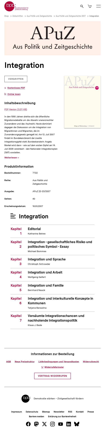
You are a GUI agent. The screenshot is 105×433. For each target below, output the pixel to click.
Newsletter (59, 412)
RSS (70, 412)
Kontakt (80, 412)
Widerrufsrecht (91, 361)
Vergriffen (16, 80)
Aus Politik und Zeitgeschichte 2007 (71, 16)
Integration (94, 16)
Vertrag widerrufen (52, 376)
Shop (6, 16)
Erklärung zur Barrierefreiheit (62, 416)
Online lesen (13, 94)
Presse (90, 412)
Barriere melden (36, 416)
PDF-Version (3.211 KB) (15, 109)
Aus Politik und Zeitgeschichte (39, 16)
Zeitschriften (17, 16)
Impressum (16, 412)
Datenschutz (32, 412)
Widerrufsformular (54, 367)
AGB (8, 361)
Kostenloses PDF (16, 88)
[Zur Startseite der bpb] (16, 10)
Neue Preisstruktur (25, 361)
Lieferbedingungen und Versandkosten (58, 361)
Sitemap (46, 412)
